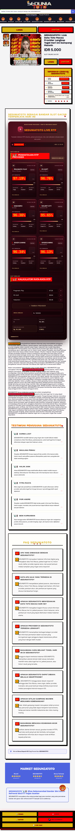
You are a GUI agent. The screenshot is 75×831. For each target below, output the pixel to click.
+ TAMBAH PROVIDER (37, 306)
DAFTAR (56, 30)
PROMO (20, 814)
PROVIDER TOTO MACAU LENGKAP (21, 394)
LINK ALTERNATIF (57, 820)
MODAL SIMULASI (18, 312)
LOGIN (19, 30)
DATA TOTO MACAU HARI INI (33, 369)
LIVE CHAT (38, 825)
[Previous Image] (11, 50)
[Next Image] (39, 50)
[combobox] (35, 11)
